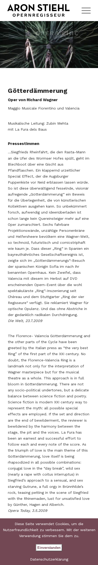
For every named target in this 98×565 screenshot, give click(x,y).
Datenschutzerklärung (49, 559)
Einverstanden (49, 548)
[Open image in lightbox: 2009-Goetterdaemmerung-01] (92, 62)
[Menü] (83, 10)
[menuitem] (83, 10)
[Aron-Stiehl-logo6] (40, 10)
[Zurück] (12, 44)
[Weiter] (86, 44)
